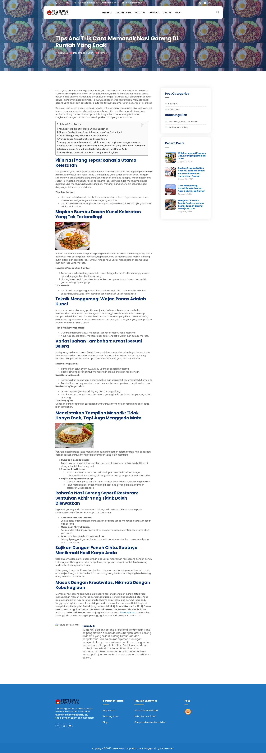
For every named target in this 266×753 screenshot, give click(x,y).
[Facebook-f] (57, 725)
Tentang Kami (123, 12)
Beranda (107, 12)
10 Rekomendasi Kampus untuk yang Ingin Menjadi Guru (192, 156)
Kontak (167, 12)
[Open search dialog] (218, 12)
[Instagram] (210, 3)
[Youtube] (205, 3)
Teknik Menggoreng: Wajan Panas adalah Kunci (83, 135)
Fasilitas (140, 12)
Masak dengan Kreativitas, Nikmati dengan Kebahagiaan (88, 152)
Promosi (102, 52)
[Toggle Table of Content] (142, 125)
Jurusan (154, 12)
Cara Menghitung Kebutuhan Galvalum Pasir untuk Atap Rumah (191, 188)
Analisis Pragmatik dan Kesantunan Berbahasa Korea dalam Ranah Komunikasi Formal (191, 172)
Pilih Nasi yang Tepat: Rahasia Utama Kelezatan (83, 128)
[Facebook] (200, 3)
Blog (178, 12)
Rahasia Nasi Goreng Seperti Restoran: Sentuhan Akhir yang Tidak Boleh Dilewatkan (102, 145)
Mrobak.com (128, 612)
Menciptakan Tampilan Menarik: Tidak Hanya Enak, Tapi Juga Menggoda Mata (99, 142)
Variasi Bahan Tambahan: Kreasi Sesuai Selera (83, 139)
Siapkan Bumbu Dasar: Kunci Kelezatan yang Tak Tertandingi (90, 132)
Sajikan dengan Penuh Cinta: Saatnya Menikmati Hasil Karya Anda (93, 149)
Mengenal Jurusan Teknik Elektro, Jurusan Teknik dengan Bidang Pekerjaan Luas (191, 204)
